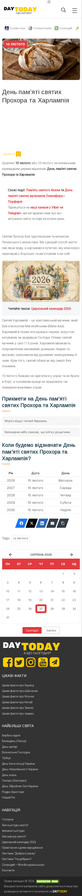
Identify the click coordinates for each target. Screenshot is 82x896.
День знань (9, 775)
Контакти (8, 870)
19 (29, 600)
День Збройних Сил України (20, 786)
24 (7, 608)
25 (18, 608)
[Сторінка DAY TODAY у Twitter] (19, 662)
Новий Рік (8, 797)
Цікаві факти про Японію (18, 696)
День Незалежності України (20, 769)
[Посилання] (63, 523)
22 (63, 600)
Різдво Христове (13, 792)
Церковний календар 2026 (51, 309)
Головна (7, 819)
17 (7, 600)
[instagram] (49, 2)
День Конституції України (18, 763)
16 (74, 591)
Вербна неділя (11, 735)
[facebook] (36, 2)
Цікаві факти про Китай (17, 702)
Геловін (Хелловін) (14, 780)
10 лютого (20, 538)
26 (30, 608)
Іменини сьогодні (13, 830)
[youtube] (45, 2)
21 (52, 600)
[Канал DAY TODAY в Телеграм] (54, 662)
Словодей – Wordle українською (23, 864)
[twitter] (33, 2)
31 (7, 617)
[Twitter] (31, 523)
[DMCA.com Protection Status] (48, 881)
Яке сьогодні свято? (15, 825)
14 (52, 591)
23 (74, 600)
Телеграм (16, 129)
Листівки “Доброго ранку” (19, 853)
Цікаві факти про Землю (18, 707)
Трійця (6, 758)
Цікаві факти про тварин (18, 713)
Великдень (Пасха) (14, 741)
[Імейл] (52, 523)
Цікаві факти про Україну (18, 685)
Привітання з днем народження (22, 847)
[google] (39, 2)
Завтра (51, 630)
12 (29, 591)
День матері (9, 746)
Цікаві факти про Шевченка (20, 690)
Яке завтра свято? (14, 836)
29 (63, 608)
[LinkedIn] (42, 523)
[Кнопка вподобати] (18, 154)
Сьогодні (32, 630)
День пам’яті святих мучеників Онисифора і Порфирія (40, 196)
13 (41, 591)
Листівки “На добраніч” (17, 859)
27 (41, 608)
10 (7, 591)
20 (41, 600)
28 (52, 608)
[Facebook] (21, 523)
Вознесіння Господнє (16, 752)
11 (19, 591)
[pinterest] (42, 2)
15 (63, 591)
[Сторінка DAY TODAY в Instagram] (31, 662)
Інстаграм (44, 129)
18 (18, 600)
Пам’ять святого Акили (43, 190)
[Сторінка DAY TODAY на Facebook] (8, 662)
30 (74, 608)
